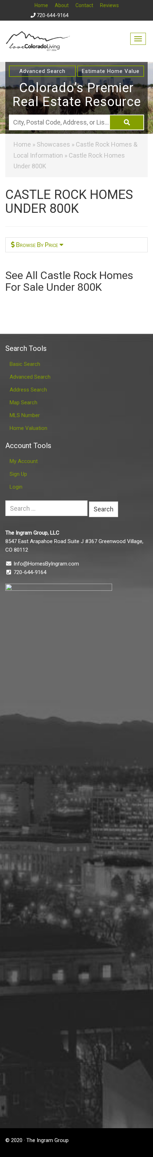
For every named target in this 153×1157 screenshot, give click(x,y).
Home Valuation (28, 428)
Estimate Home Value (110, 71)
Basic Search (25, 364)
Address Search (28, 389)
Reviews (109, 5)
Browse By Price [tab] (37, 244)
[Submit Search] (126, 122)
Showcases (53, 144)
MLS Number (25, 415)
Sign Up (18, 474)
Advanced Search (42, 71)
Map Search (23, 402)
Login (16, 487)
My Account (24, 461)
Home (41, 5)
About (62, 5)
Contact (84, 5)
